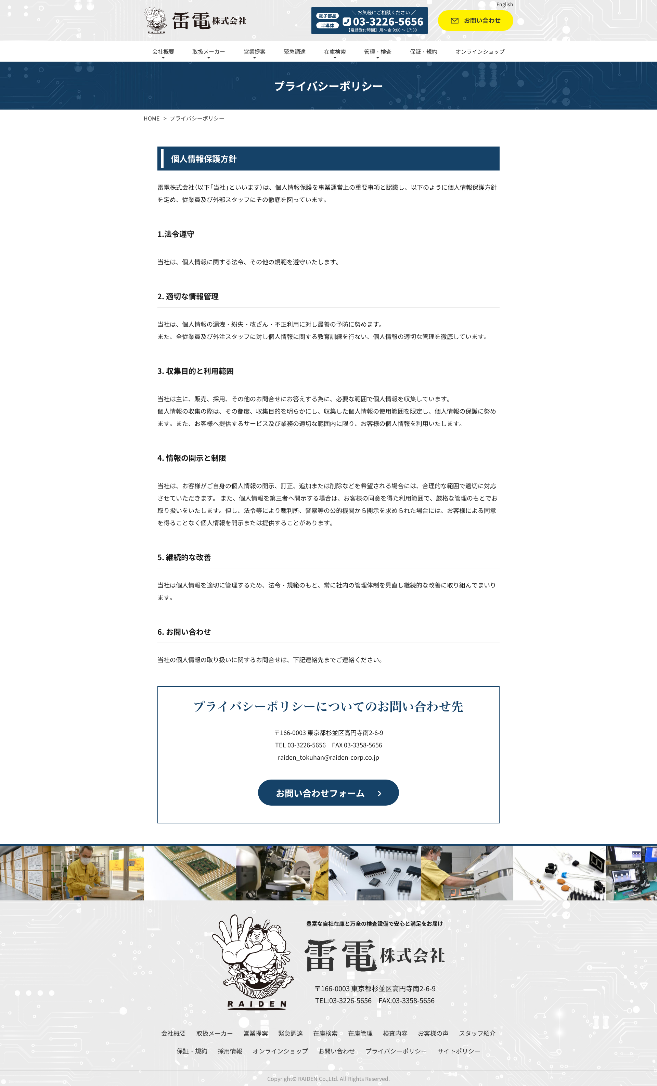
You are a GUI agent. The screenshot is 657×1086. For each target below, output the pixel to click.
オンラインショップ (480, 51)
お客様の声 (433, 1032)
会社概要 (173, 1032)
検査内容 (395, 1032)
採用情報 (230, 1050)
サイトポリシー (458, 1050)
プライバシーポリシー (396, 1050)
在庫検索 (325, 1032)
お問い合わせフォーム (320, 792)
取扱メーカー (214, 1032)
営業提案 (255, 1032)
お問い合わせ (336, 1050)
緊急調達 (295, 51)
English (505, 4)
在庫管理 (360, 1032)
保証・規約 (423, 51)
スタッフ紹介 (477, 1032)
